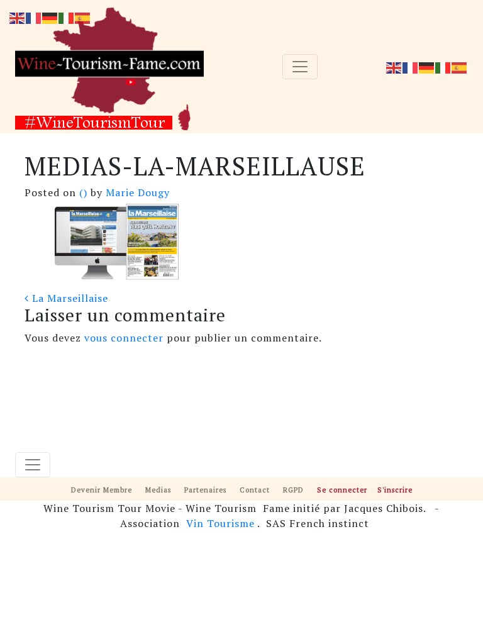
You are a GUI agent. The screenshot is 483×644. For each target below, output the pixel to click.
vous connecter (124, 338)
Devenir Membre (101, 489)
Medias (158, 489)
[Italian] (443, 67)
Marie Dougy (136, 192)
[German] (427, 67)
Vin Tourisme (220, 523)
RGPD (293, 489)
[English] (394, 67)
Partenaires (205, 489)
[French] (410, 67)
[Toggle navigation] (300, 66)
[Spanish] (460, 67)
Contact (255, 489)
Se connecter (342, 489)
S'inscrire (395, 489)
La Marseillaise (68, 298)
